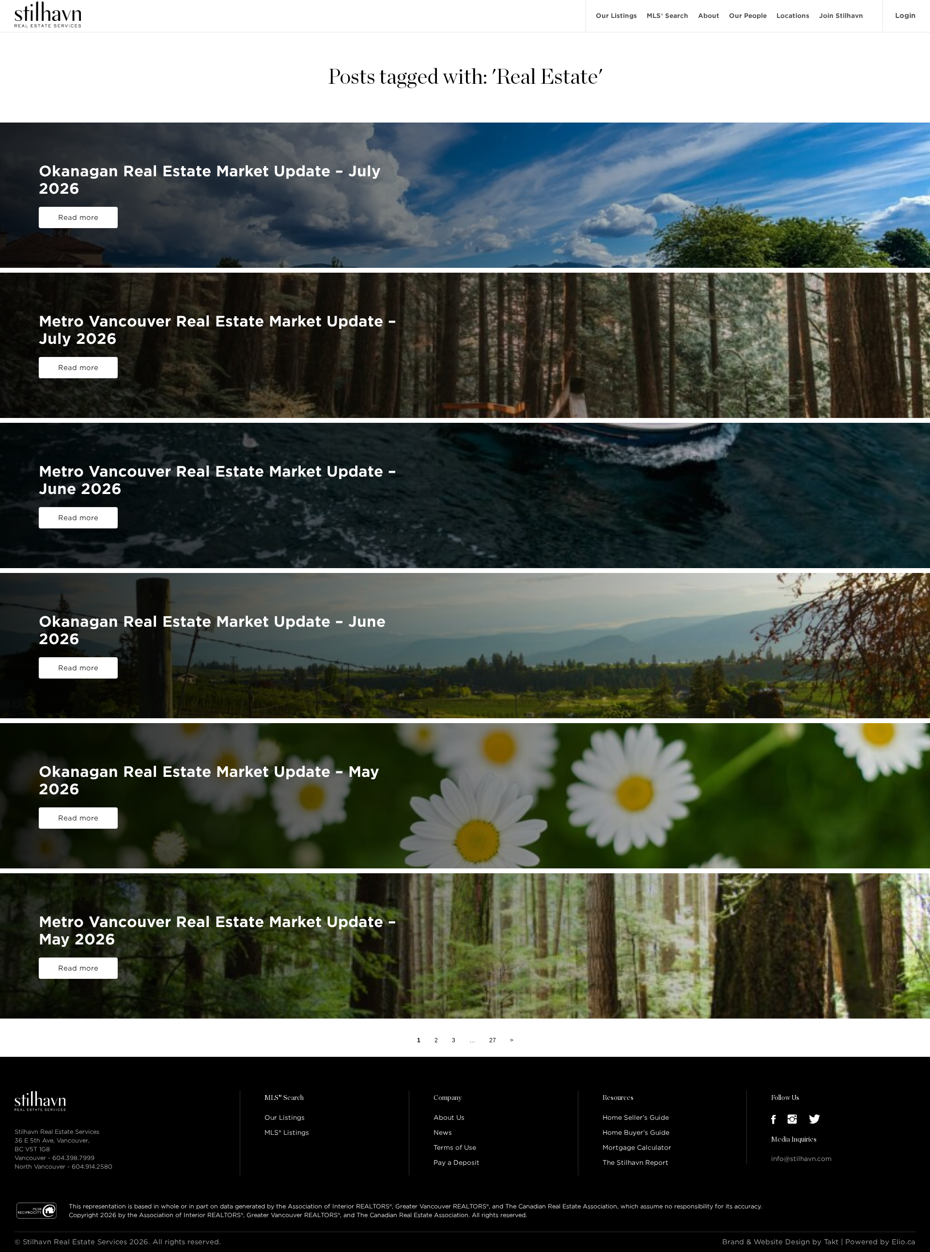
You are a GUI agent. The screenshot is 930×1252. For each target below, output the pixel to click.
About (708, 15)
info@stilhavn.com (801, 1158)
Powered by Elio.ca (880, 1242)
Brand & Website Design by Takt (780, 1242)
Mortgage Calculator (637, 1147)
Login (905, 15)
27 (492, 1040)
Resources (618, 1098)
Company (448, 1098)
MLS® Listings (286, 1132)
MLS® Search (667, 15)
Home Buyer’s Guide (636, 1132)
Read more (78, 217)
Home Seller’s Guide (636, 1117)
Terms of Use (455, 1147)
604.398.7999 (73, 1157)
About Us (449, 1117)
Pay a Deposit (457, 1162)
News (443, 1132)
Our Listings (616, 15)
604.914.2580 (92, 1166)
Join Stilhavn (841, 15)
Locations (792, 15)
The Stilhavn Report (635, 1162)
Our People (748, 15)
